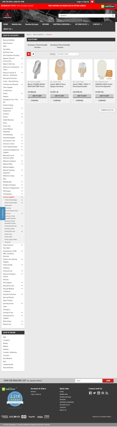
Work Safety (7, 321)
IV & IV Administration (10, 147)
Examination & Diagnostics (8, 109)
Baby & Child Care (9, 64)
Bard (4, 361)
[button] (2, 213)
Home (5, 123)
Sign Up (86, 2)
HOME (5, 24)
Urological (6, 310)
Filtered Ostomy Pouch (11, 211)
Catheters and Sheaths (10, 84)
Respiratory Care (8, 286)
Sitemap (47, 425)
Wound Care (7, 324)
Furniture (6, 114)
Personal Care (7, 271)
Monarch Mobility (9, 40)
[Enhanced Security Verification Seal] (108, 6)
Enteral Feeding (8, 105)
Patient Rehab (7, 265)
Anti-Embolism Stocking (11, 55)
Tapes (5, 306)
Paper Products (8, 245)
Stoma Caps (8, 234)
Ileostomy (7, 213)
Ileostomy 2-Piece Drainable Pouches (10, 222)
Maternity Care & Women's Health (8, 156)
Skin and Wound (8, 297)
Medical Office (7, 164)
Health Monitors (8, 120)
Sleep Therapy (7, 300)
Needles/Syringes (31, 24)
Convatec (6, 355)
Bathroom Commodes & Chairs (11, 68)
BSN (4, 337)
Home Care (7, 126)
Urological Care (8, 313)
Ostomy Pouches (10, 229)
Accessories (8, 205)
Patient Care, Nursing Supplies (10, 260)
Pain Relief (6, 248)
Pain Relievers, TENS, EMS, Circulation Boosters (10, 253)
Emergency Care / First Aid (10, 100)
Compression (7, 90)
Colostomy (8, 208)
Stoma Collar (8, 237)
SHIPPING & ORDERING (61, 24)
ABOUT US (7, 29)
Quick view (37, 78)
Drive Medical (7, 358)
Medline (5, 346)
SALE (5, 46)
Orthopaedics (7, 194)
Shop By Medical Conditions (8, 290)
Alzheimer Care (8, 52)
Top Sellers (6, 49)
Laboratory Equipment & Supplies (11, 151)
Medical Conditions (9, 161)
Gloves (5, 117)
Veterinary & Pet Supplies (8, 317)
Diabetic (5, 97)
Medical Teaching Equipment (8, 171)
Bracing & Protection (10, 78)
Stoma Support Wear (11, 239)
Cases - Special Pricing (10, 81)
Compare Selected (107, 110)
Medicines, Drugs (8, 176)
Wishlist (33, 391)
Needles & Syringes (9, 185)
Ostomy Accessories (11, 226)
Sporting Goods (8, 303)
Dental (5, 93)
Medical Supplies (8, 167)
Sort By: (52, 54)
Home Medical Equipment (8, 130)
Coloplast (6, 340)
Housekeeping (8, 135)
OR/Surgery (7, 191)
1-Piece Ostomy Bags (11, 200)
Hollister (6, 349)
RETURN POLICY (81, 24)
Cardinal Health (8, 364)
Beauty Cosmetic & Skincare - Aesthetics (10, 74)
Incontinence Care (9, 141)
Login (79, 2)
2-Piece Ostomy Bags (11, 203)
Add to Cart (37, 96)
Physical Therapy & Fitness (9, 275)
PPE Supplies (7, 283)
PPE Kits (6, 280)
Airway (5, 343)
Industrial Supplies (9, 138)
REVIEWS (45, 24)
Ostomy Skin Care (10, 231)
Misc (4, 179)
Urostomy (7, 242)
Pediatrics (6, 268)
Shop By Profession (9, 294)
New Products (8, 43)
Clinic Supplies (8, 87)
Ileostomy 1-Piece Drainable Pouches (10, 217)
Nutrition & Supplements (11, 188)
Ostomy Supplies (8, 197)
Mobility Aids (16, 24)
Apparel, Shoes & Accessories (8, 59)
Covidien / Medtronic (10, 352)
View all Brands (8, 368)
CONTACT (97, 24)
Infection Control (8, 144)
